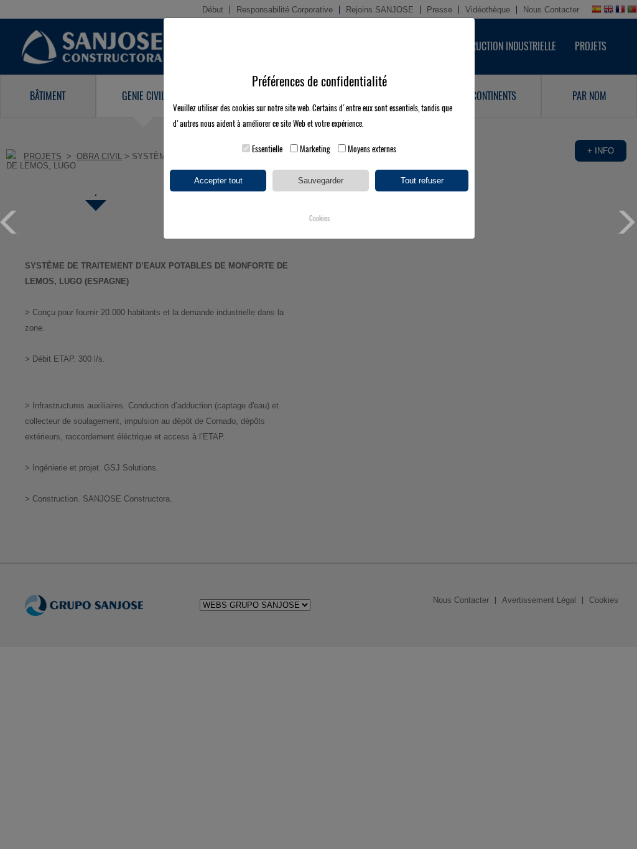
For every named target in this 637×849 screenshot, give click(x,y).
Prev (11, 222)
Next (625, 222)
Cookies (319, 218)
